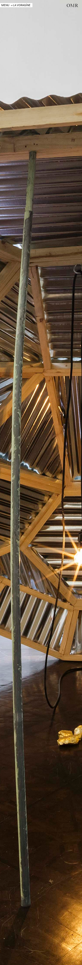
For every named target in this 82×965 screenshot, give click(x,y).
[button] (5, 5)
